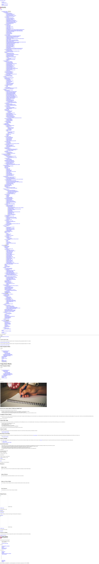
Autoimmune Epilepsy (7, 74)
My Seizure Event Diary (5, 436)
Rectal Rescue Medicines (9, 120)
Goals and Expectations (9, 113)
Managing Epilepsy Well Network (10, 163)
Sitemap (3, 561)
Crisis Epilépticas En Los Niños (10, 53)
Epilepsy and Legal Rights (9, 205)
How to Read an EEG (9, 81)
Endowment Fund (7, 318)
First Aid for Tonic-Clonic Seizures (10, 182)
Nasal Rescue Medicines (9, 119)
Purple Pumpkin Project (9, 298)
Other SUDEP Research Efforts (10, 272)
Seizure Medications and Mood (10, 125)
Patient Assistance (8, 282)
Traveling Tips (8, 218)
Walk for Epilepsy (8, 296)
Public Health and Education (8, 268)
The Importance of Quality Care (10, 161)
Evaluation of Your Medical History (9, 77)
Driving (7, 233)
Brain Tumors (8, 70)
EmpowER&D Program (8, 292)
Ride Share (7, 284)
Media (5, 264)
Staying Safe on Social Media (10, 175)
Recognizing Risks (8, 170)
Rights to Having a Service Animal (10, 187)
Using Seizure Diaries (9, 159)
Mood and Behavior (7, 124)
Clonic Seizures (8, 27)
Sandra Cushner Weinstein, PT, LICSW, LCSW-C (12, 263)
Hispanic (7, 243)
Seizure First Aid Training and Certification (11, 277)
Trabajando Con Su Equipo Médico (10, 59)
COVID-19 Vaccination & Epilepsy (10, 153)
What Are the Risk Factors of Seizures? (11, 15)
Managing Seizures (4, 360)
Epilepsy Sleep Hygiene (9, 145)
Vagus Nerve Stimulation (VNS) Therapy (11, 105)
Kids (5, 226)
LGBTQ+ (7, 244)
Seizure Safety (6, 325)
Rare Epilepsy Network (9, 50)
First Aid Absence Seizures (9, 183)
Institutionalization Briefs (11, 212)
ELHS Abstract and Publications (10, 273)
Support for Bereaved (9, 138)
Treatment (4, 89)
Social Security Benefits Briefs (12, 214)
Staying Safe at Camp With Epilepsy (10, 221)
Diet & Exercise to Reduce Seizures (12, 157)
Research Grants (8, 286)
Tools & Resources (4, 2)
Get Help (3, 332)
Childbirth (7, 195)
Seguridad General (8, 58)
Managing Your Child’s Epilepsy (10, 228)
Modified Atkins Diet (9, 108)
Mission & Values (7, 246)
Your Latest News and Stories (7, 321)
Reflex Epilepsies (8, 47)
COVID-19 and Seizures (9, 152)
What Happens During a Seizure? (10, 14)
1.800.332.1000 (6, 543)
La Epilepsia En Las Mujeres (10, 55)
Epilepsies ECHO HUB (8, 281)
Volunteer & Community (6, 295)
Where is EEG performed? (9, 83)
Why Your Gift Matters (8, 312)
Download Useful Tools (3, 535)
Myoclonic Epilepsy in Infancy (10, 45)
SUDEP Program (7, 269)
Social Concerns (7, 147)
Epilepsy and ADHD (9, 129)
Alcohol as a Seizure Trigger (9, 17)
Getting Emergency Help (8, 184)
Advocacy (4, 304)
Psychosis (7, 133)
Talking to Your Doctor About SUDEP (11, 140)
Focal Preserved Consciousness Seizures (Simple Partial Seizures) (14, 30)
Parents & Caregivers (6, 225)
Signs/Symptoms (8, 227)
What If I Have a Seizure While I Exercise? (13, 191)
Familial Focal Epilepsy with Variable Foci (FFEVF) (12, 36)
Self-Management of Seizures (7, 355)
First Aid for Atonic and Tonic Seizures (11, 180)
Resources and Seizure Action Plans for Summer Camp (13, 223)
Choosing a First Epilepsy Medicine (10, 92)
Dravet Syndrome (8, 39)
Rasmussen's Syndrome (9, 75)
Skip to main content (2, 0)
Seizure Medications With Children (10, 93)
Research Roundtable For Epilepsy (9, 287)
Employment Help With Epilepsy (9, 198)
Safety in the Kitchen (9, 172)
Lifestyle (4, 188)
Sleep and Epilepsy (7, 144)
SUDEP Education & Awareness (9, 303)
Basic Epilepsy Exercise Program (12, 192)
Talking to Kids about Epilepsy (9, 231)
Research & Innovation (8, 323)
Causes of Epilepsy (5, 60)
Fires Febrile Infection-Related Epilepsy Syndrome (12, 42)
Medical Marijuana (8, 122)
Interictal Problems (8, 134)
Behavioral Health (7, 280)
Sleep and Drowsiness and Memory (10, 146)
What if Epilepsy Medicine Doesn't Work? (11, 102)
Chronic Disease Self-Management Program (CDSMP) (13, 164)
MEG (7, 85)
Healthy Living (7, 326)
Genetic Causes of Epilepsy (8, 71)
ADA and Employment (9, 199)
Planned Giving (7, 315)
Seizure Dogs (6, 186)
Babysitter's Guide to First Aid (10, 177)
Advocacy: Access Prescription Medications (11, 307)
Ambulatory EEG (8, 80)
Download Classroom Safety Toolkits (4, 342)
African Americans (8, 242)
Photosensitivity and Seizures (10, 23)
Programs (4, 267)
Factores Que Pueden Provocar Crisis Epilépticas (12, 54)
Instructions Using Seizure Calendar (7, 442)
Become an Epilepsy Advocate (8, 309)
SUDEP (7, 57)
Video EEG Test (8, 82)
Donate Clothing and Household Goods (10, 316)
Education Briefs (10, 210)
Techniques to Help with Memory (12, 149)
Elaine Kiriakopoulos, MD (9, 256)
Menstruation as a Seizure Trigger (10, 19)
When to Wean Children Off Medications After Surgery (15, 117)
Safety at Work (8, 168)
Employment (8, 234)
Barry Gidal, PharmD (9, 253)
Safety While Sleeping (9, 173)
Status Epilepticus (8, 142)
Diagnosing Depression (11, 127)
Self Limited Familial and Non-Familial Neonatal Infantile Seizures (14, 48)
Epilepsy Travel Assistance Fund (10, 283)
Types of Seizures (7, 24)
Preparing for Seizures (9, 219)
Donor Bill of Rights (9, 313)
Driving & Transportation (8, 224)
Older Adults (8, 241)
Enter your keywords (2, 334)
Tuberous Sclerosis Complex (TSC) (10, 69)
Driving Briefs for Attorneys (11, 209)
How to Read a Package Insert (10, 100)
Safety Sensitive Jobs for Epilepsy (10, 203)
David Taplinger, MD (9, 255)
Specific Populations (7, 239)
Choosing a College (8, 236)
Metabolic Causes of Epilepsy (8, 72)
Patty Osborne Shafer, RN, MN (10, 262)
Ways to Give (3, 551)
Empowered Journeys (7, 322)
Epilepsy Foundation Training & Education (10, 276)
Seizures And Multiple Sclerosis (10, 66)
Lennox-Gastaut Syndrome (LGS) (10, 44)
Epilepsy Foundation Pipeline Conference (10, 289)
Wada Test (9, 112)
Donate (3, 4)
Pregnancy (7, 196)
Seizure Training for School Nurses (10, 278)
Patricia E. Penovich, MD (9, 251)
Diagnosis (4, 76)
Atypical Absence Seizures (9, 26)
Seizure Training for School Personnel (11, 279)
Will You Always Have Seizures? (10, 16)
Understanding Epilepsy (5, 11)
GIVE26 (7, 302)
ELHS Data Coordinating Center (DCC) (11, 274)
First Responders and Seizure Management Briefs (14, 211)
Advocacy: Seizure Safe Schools (10, 306)
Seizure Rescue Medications (8, 185)
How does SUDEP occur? (9, 137)
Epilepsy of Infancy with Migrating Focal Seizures (12, 40)
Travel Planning (7, 216)
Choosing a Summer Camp (9, 220)
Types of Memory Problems (9, 150)
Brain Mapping (10, 111)
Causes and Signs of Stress (11, 131)
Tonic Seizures (8, 34)
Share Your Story (7, 328)
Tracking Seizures (7, 158)
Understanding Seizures (8, 12)
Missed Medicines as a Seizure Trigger (11, 20)
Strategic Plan (6, 247)
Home (2, 359)
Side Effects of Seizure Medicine (10, 98)
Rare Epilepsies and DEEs (8, 49)
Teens (5, 232)
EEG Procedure (8, 79)
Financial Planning (7, 215)
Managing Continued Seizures (10, 162)
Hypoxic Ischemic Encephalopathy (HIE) (11, 63)
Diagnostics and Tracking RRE (9, 288)
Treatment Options (8, 230)
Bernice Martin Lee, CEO (9, 248)
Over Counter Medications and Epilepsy (11, 22)
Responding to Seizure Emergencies (9, 160)
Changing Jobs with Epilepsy (10, 200)
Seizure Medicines (7, 90)
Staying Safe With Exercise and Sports (11, 171)
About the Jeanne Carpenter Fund (10, 204)
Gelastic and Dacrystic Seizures (10, 31)
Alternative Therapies (7, 121)
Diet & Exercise (7, 189)
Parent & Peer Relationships (9, 235)
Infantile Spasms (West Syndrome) (10, 43)
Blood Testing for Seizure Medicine (10, 96)
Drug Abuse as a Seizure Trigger (10, 18)
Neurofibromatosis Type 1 (9, 65)
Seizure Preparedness (6, 165)
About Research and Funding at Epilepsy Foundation (11, 285)
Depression (7, 126)
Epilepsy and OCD (8, 130)
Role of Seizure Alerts (9, 139)
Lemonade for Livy (8, 297)
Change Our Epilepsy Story (9, 299)
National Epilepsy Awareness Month (10, 300)
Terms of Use (3, 560)
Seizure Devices (7, 103)
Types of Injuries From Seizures (10, 174)
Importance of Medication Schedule (10, 97)
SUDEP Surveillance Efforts (9, 271)
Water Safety (8, 222)
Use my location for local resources (4, 336)
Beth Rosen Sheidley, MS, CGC (10, 254)
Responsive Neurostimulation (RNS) (10, 104)
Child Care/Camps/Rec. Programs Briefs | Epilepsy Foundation (15, 207)
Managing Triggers (7, 155)
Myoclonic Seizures (8, 32)
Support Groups (7, 294)
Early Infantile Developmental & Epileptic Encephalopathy (13, 35)
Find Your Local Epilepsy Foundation (6, 553)
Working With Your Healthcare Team (7, 374)
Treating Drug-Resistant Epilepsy (12, 101)
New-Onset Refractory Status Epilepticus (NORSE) (12, 143)
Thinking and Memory (7, 148)
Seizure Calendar (5, 441)
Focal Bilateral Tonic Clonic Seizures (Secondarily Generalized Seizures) (15, 29)
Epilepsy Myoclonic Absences (10, 41)
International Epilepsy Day (9, 301)
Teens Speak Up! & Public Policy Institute (10, 310)
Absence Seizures (8, 25)
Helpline (3, 543)
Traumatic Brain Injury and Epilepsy (10, 67)
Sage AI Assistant (7, 266)
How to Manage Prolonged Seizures (10, 178)
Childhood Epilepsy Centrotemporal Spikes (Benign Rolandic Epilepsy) (15, 38)
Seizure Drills (6, 167)
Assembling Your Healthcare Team (9, 88)
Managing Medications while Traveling (11, 217)
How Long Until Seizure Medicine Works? (11, 95)
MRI (7, 86)
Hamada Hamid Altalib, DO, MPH (10, 257)
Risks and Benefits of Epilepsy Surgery (11, 114)
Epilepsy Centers (7, 109)
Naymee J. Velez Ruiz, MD (9, 261)
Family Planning (7, 194)
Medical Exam (8, 202)
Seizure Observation (7, 372)
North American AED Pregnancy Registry (11, 91)
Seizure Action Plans (7, 166)
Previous (1, 458)
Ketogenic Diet (8, 106)
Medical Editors (7, 249)
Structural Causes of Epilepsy (8, 61)
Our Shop (6, 265)
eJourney (4, 327)
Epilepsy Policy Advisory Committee (9, 311)
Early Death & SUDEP (8, 136)
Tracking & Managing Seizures (7, 154)
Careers (3, 547)
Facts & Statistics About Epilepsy (9, 51)
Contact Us (3, 546)
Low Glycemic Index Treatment (10, 107)
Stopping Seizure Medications (10, 99)
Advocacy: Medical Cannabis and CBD (11, 308)
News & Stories (4, 320)
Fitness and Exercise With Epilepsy (10, 190)
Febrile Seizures (8, 28)
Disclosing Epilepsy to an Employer (10, 201)
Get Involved (3, 293)
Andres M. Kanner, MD (9, 252)
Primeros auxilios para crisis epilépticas (11, 56)
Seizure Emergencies (7, 141)
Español (6, 52)
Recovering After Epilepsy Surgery (10, 116)
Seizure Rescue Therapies (8, 118)
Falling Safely (8, 169)
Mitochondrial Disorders (9, 73)
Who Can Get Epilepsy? (9, 13)
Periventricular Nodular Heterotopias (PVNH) (12, 68)
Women (7, 240)
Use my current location (5, 5)
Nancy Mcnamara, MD (9, 260)
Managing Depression (10, 128)
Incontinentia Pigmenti (9, 64)
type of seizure (35, 435)
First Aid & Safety (5, 176)
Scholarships (8, 237)
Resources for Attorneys (9, 206)
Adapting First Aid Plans (8, 179)
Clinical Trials (6, 123)
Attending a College (8, 238)
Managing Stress (10, 132)
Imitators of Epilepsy (7, 87)
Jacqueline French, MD (9, 258)
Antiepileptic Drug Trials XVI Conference (11, 290)
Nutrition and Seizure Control (11, 193)
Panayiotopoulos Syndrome (9, 46)
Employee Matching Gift (8, 317)
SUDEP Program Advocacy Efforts (10, 270)
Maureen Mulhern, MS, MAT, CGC (10, 250)
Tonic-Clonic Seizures (9, 33)
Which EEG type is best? (9, 84)
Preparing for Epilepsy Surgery (10, 115)
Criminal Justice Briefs (11, 208)
